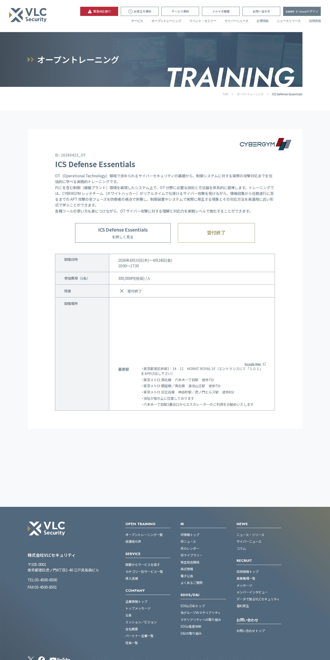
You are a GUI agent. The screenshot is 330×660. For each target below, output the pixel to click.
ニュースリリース (289, 21)
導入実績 (131, 578)
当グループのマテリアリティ (200, 613)
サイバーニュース (237, 21)
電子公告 (186, 576)
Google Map (252, 364)
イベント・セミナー (202, 21)
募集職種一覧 (246, 578)
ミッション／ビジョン (141, 622)
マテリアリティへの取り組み (200, 620)
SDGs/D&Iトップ (192, 606)
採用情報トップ (247, 572)
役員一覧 (131, 643)
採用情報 (315, 21)
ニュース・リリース (250, 535)
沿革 (128, 615)
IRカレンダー (189, 548)
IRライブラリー (191, 555)
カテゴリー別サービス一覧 (144, 572)
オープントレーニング (166, 21)
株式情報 (186, 569)
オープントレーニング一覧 (144, 535)
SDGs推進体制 (190, 626)
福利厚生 (243, 606)
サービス (137, 21)
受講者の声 (133, 541)
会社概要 (131, 629)
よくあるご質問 (191, 583)
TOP (225, 94)
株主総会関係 (189, 562)
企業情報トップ (136, 601)
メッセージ (244, 585)
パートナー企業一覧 (139, 636)
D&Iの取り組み (191, 633)
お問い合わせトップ (251, 631)
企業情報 (262, 21)
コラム (241, 548)
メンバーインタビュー (252, 592)
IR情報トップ (189, 535)
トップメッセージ (138, 608)
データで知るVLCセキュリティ (258, 599)
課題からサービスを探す (142, 565)
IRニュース (188, 541)
